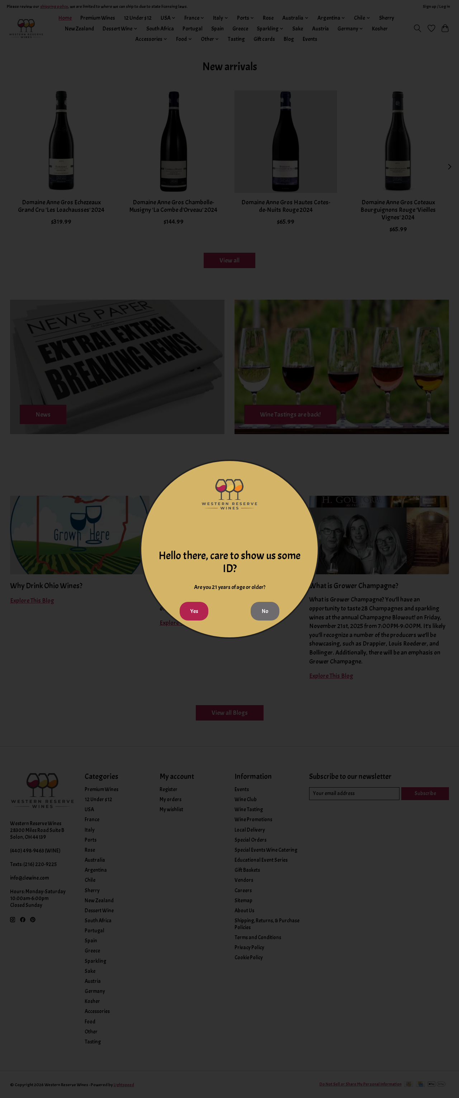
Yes (194, 611)
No (265, 611)
